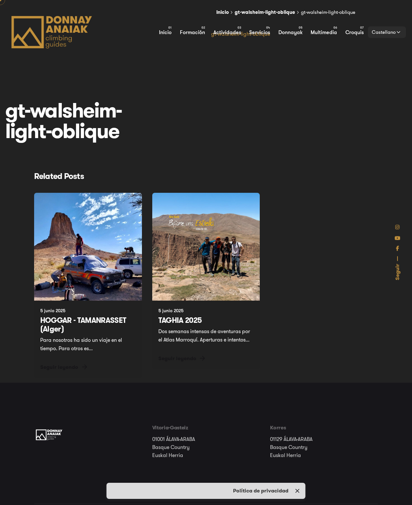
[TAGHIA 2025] (206, 247)
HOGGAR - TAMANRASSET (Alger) (83, 324)
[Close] (297, 490)
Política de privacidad (260, 490)
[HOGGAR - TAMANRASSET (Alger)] (88, 247)
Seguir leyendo (59, 367)
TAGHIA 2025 (180, 320)
